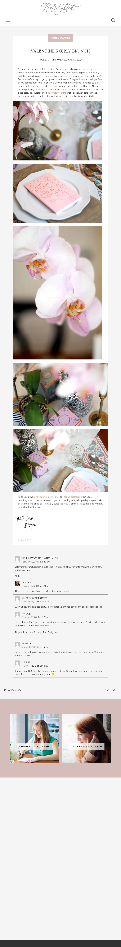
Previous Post (13, 690)
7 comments (25, 540)
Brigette (27, 643)
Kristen (26, 582)
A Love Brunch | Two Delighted (42, 632)
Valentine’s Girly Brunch (60, 51)
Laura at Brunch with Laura (39, 558)
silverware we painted (45, 497)
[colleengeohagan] (86, 738)
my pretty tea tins (57, 92)
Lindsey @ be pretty (34, 598)
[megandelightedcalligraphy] (34, 738)
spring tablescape (73, 497)
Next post (111, 690)
